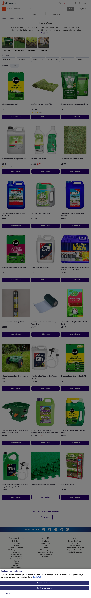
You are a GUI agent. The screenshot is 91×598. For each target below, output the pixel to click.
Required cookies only (44, 588)
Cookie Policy (37, 577)
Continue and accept (44, 583)
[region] (45, 583)
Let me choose (5, 593)
